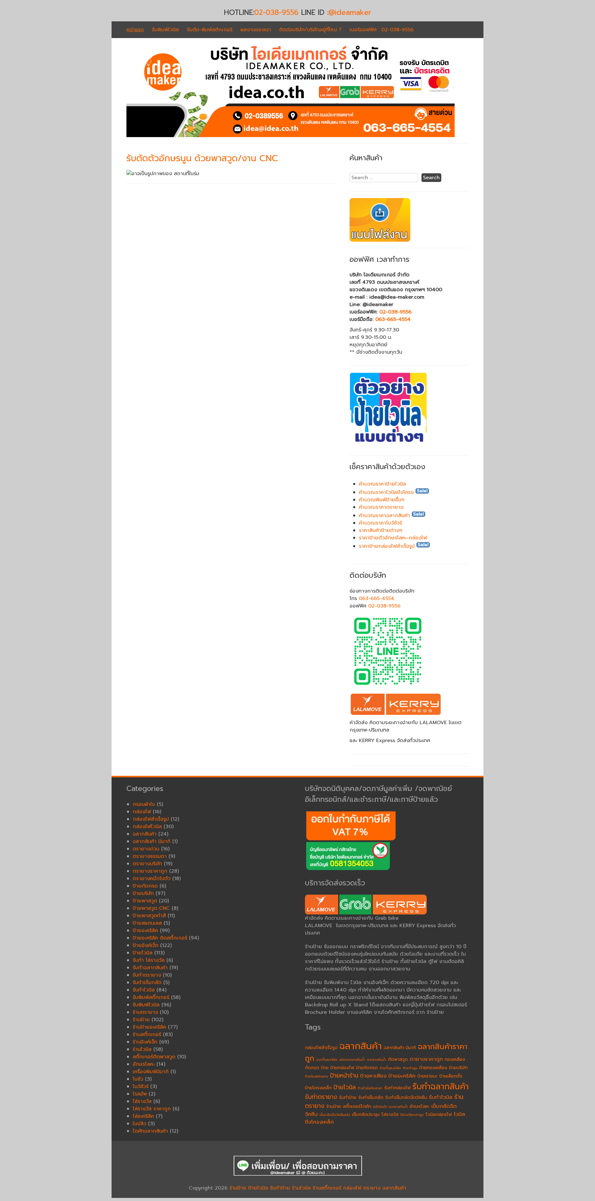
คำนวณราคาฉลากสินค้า (384, 515)
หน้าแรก (135, 29)
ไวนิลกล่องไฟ (438, 1114)
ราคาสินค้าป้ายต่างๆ (380, 530)
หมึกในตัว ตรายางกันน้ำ (390, 1106)
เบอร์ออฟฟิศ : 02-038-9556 (381, 29)
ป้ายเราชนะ (427, 1076)
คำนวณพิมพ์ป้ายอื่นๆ (381, 499)
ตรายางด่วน (146, 849)
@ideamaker (349, 12)
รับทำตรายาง (321, 1096)
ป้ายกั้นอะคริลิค (390, 1067)
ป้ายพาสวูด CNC (151, 908)
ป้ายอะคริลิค (402, 1076)
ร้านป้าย (333, 1106)
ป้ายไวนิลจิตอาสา (370, 1088)
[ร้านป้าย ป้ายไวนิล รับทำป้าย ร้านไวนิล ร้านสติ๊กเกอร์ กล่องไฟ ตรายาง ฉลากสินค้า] (290, 135)
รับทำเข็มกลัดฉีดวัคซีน (406, 1097)
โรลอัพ (140, 1094)
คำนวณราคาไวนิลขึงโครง (386, 492)
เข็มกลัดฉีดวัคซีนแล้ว (335, 1114)
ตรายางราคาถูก (150, 871)
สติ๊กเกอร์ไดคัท (357, 1106)
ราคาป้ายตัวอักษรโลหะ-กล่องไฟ (393, 538)
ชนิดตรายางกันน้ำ (352, 1059)
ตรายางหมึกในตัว (151, 878)
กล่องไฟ (142, 811)
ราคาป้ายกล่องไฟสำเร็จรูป (387, 546)
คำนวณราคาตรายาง (381, 507)
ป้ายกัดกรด (367, 1067)
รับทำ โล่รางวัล (149, 960)
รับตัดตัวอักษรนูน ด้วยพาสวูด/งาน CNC (202, 158)
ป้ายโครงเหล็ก (318, 1087)
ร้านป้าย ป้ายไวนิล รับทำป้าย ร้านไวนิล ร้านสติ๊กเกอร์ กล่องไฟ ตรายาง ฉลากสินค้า (317, 1188)
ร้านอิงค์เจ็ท (145, 1042)
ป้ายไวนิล (344, 1087)
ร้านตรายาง (145, 1012)
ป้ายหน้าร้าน (344, 1075)
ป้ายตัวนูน (410, 1067)
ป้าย (324, 1067)
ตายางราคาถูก (426, 1059)
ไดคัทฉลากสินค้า (150, 1131)
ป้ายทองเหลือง (433, 1067)
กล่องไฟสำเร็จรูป (321, 1047)
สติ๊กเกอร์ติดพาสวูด (154, 1057)
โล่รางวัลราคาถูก (412, 1114)
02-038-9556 (276, 12)
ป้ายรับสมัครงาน (316, 1076)
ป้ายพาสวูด (145, 901)
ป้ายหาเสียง (373, 1076)
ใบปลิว (139, 1123)
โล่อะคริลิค (143, 1116)
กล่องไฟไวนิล (147, 826)
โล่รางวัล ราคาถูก (152, 1108)
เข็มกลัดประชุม (366, 1114)
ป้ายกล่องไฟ (342, 1067)
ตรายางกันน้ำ (376, 1059)
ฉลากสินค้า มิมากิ (400, 1047)
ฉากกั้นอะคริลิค (326, 1059)
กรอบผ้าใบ (144, 804)
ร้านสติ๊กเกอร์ (147, 1034)
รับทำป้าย (347, 1097)
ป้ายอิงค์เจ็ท (145, 945)
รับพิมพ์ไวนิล (165, 29)
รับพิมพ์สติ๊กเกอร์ (151, 997)
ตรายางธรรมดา (150, 856)
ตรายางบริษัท (147, 863)
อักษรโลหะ (420, 1106)
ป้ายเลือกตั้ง (450, 1076)
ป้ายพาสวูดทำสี (149, 915)
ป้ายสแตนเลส (147, 923)
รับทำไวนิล (440, 1097)
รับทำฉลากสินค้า (440, 1086)
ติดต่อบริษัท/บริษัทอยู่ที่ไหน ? (310, 29)
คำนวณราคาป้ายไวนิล (382, 484)
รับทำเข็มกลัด (370, 1097)
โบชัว (138, 1079)
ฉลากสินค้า (360, 1046)
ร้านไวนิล (142, 1049)
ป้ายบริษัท (458, 1067)
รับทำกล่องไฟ (397, 1087)
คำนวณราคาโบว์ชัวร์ (380, 523)
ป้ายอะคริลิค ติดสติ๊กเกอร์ (160, 938)
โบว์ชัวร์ (140, 1086)
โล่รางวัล (390, 1114)
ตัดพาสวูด (398, 1059)
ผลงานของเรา (255, 29)
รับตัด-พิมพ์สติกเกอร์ (209, 29)
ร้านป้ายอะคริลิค (149, 1027)
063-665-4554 (393, 319)
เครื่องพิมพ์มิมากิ (151, 1071)
